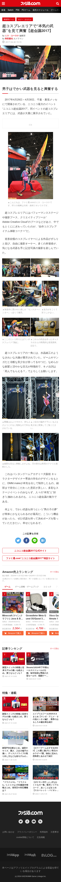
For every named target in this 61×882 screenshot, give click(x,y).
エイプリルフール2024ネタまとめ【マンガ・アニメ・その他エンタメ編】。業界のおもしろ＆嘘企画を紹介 (46, 717)
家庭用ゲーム (9, 19)
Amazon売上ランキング (17, 572)
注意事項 (55, 831)
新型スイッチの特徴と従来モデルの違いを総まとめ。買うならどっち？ (13, 670)
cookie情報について (25, 837)
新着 (3, 9)
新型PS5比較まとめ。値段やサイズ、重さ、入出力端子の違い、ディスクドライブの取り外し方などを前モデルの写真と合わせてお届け (15, 751)
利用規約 (44, 831)
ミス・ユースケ (12, 35)
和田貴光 (9, 38)
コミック (47, 586)
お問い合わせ (8, 831)
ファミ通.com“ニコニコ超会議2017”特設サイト (30, 558)
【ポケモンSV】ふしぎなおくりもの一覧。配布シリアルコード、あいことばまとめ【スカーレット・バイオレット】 (46, 786)
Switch (10, 9)
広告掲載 (41, 837)
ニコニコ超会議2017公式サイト (30, 550)
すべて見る (54, 572)
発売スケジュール (41, 9)
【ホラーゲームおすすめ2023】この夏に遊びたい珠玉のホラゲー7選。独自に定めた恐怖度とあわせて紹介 (45, 751)
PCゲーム (26, 9)
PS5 (17, 9)
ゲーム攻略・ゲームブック (27, 586)
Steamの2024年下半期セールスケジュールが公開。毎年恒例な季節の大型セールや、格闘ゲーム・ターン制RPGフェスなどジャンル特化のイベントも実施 (37, 671)
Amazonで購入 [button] (14, 633)
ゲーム (7, 586)
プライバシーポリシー (27, 831)
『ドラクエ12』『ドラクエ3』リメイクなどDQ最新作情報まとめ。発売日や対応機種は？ (15, 786)
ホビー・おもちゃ (24, 19)
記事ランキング (12, 648)
